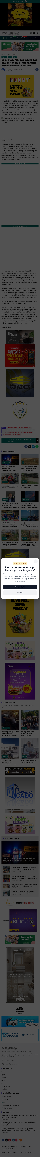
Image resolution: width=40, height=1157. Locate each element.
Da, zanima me (20, 587)
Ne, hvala (20, 593)
